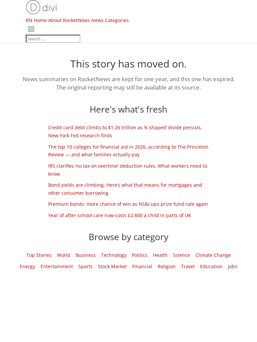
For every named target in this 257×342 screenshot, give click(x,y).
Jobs (232, 266)
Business (86, 255)
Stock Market (112, 266)
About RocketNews (69, 20)
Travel (188, 266)
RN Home (36, 20)
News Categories (110, 20)
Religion (167, 266)
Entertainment (56, 266)
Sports (85, 266)
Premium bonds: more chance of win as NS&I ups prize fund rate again (128, 204)
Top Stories (39, 255)
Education (211, 266)
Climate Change (213, 255)
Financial (142, 266)
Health (160, 255)
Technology (113, 255)
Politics (140, 255)
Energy (27, 266)
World (63, 255)
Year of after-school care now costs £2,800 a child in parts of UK (119, 215)
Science (181, 255)
